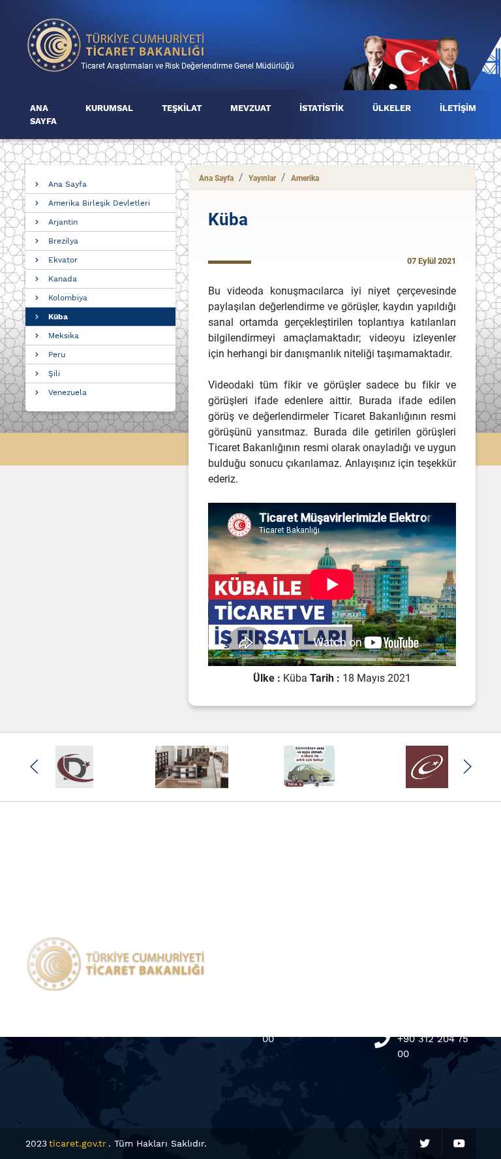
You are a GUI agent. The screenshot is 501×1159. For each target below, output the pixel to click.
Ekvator (63, 259)
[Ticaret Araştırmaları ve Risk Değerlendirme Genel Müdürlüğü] (116, 44)
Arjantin (63, 222)
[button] (34, 766)
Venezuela (67, 392)
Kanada (62, 278)
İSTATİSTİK (321, 108)
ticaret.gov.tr (77, 1143)
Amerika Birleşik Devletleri (99, 203)
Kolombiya (67, 297)
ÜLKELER (391, 108)
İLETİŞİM (458, 108)
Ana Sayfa (67, 184)
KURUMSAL (109, 108)
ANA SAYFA (43, 114)
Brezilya (63, 241)
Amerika (305, 178)
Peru (56, 354)
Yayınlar (262, 178)
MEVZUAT (250, 108)
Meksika (63, 335)
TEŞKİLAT (182, 108)
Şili (54, 373)
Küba (58, 316)
